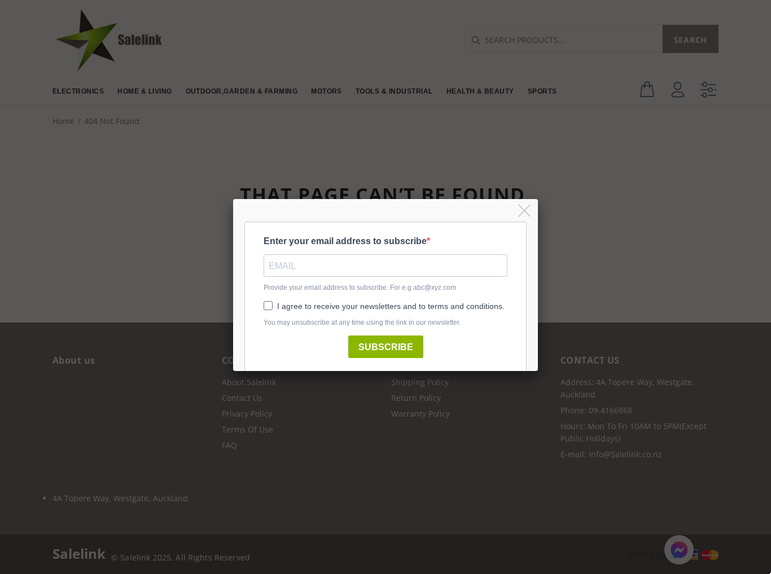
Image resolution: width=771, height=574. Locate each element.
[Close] (525, 211)
